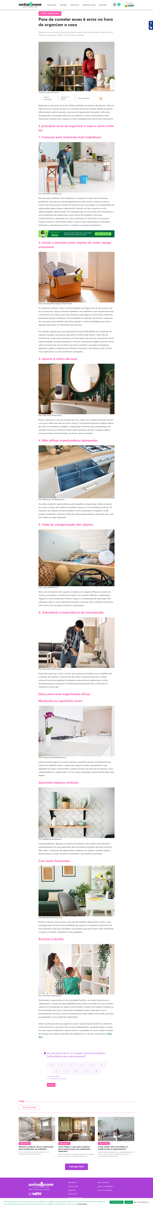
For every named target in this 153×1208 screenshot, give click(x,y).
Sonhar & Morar (30, 3)
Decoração (63, 5)
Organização (29, 1107)
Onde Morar (103, 5)
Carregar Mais (76, 1167)
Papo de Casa (51, 5)
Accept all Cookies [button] (116, 1202)
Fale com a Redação (105, 1190)
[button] (141, 1202)
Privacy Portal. (82, 1204)
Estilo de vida (74, 5)
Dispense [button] (128, 1202)
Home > (44, 13)
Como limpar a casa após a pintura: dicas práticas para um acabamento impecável (74, 1149)
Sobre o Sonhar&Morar (105, 1186)
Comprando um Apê (89, 5)
